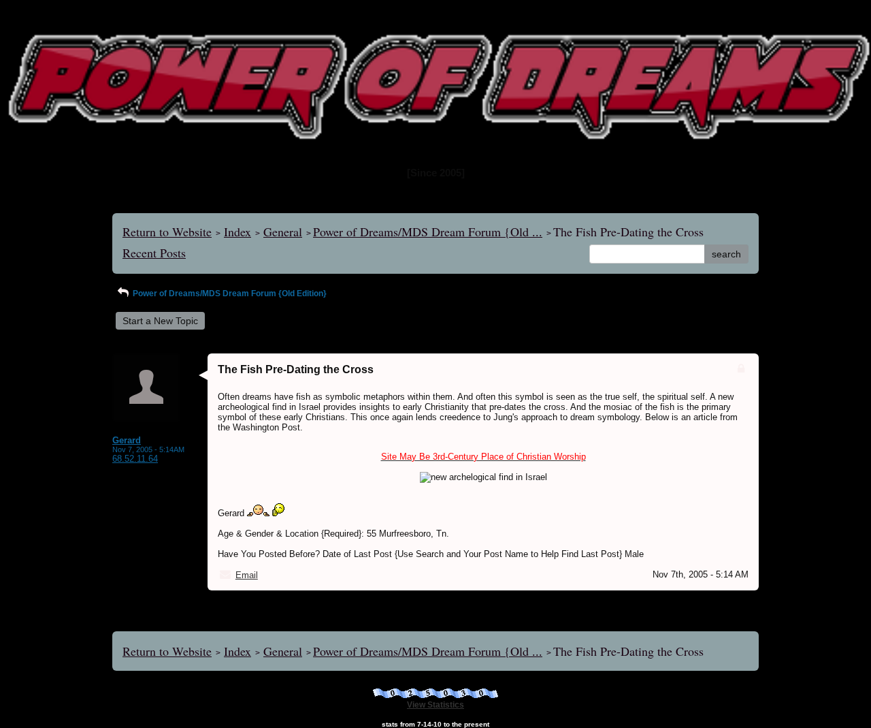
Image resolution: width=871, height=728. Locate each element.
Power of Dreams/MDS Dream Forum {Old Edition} (229, 293)
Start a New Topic (160, 320)
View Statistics (435, 705)
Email (246, 575)
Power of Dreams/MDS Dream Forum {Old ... (427, 231)
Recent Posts (154, 252)
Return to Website (167, 231)
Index (237, 231)
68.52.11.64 (135, 459)
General (282, 231)
